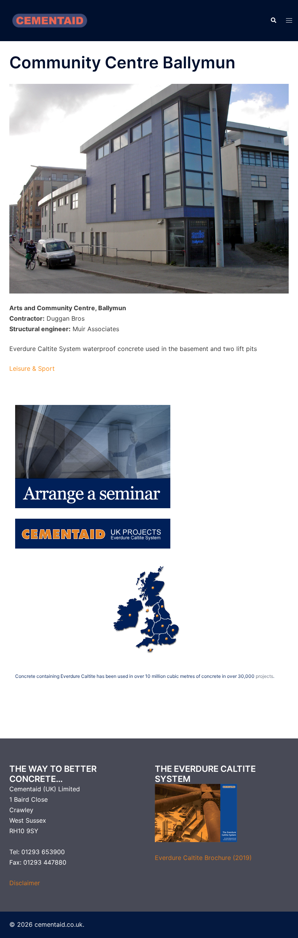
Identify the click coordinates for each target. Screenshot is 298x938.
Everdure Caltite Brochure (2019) (203, 858)
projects (264, 676)
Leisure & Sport (32, 368)
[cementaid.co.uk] (50, 20)
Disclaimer (24, 883)
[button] (273, 20)
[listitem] (128, 613)
